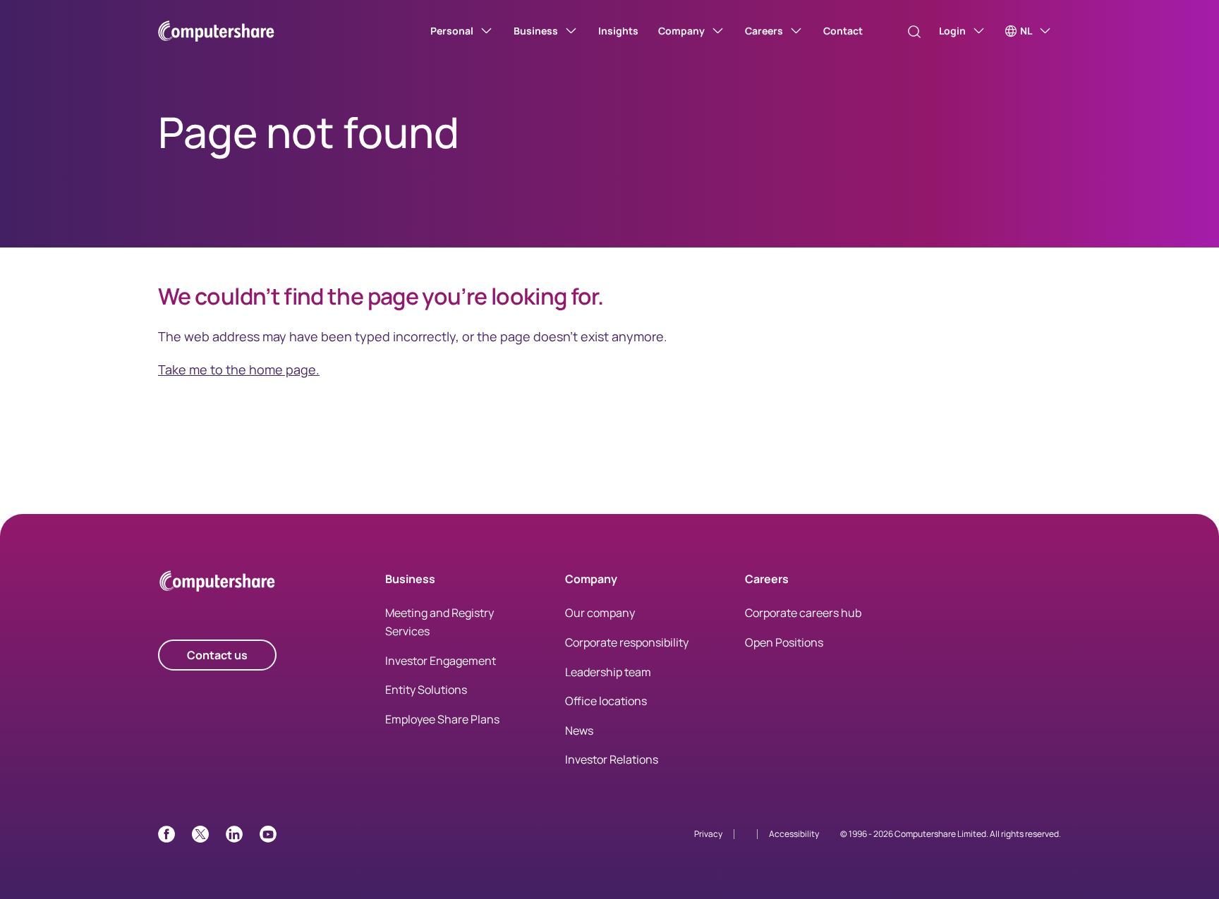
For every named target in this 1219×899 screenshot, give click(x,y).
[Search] (914, 32)
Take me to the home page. (239, 369)
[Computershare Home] (217, 583)
